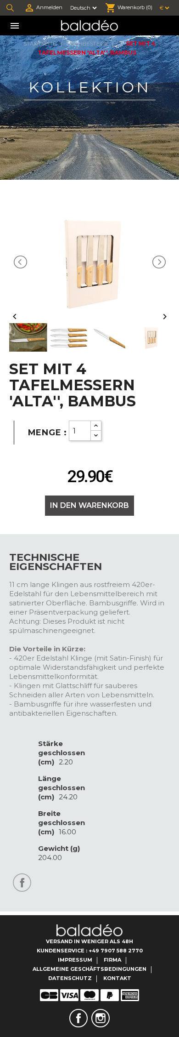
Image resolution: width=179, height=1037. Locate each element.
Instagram (100, 1018)
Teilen (22, 882)
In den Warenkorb (89, 505)
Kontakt (117, 978)
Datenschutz (70, 978)
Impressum (75, 960)
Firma (112, 960)
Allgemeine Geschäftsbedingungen (89, 969)
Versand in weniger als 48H (89, 941)
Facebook (78, 1018)
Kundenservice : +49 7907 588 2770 (90, 950)
